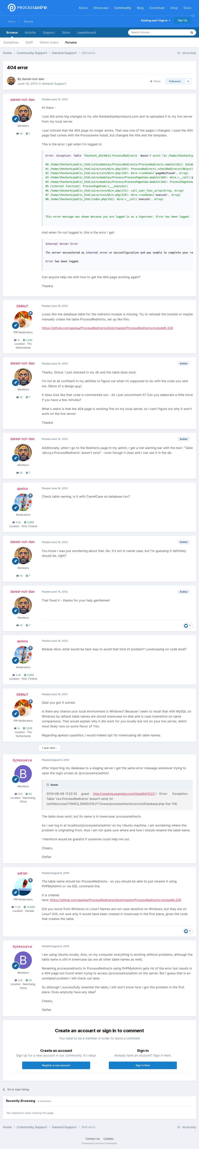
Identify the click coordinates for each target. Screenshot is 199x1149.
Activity (30, 32)
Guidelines (11, 42)
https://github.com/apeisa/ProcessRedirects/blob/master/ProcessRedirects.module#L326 (107, 328)
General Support (54, 83)
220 (20, 793)
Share (156, 81)
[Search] (192, 32)
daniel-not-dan (33, 79)
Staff (29, 42)
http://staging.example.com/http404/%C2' (124, 794)
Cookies (108, 1138)
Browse (12, 32)
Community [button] (122, 8)
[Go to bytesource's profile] (23, 774)
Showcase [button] (100, 8)
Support (49, 32)
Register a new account (56, 1065)
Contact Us (93, 1138)
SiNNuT (22, 306)
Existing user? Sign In (155, 20)
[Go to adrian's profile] (23, 887)
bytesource (22, 760)
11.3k (17, 906)
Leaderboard (86, 32)
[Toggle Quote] (48, 784)
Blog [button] (140, 8)
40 (21, 133)
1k (18, 340)
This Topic (176, 32)
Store (66, 32)
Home (11, 21)
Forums (28, 21)
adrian (22, 873)
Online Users (49, 42)
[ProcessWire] (27, 8)
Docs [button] (187, 8)
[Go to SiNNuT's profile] (23, 320)
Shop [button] (174, 8)
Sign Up (182, 20)
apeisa (22, 488)
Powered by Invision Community (99, 1143)
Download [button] (156, 8)
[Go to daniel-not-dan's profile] (11, 81)
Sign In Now (143, 1065)
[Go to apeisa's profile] (23, 502)
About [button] (83, 8)
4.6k (18, 522)
